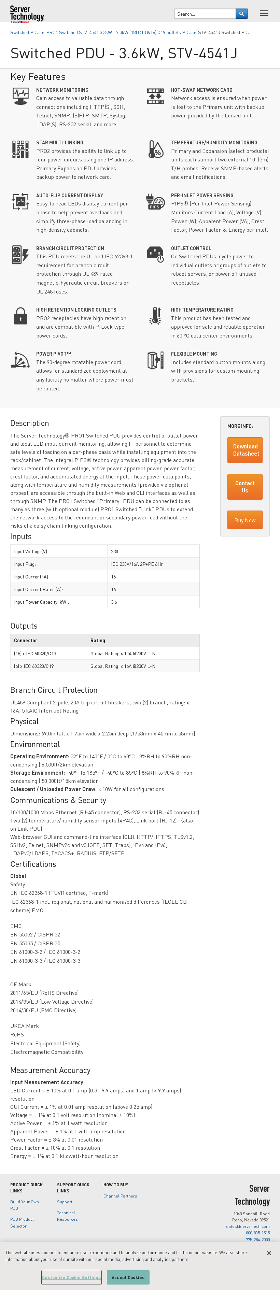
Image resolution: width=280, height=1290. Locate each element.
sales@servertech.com (248, 1226)
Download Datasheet (246, 450)
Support (64, 1201)
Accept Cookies (128, 1277)
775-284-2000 (258, 1239)
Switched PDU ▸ (28, 32)
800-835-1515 (258, 1232)
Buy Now (245, 520)
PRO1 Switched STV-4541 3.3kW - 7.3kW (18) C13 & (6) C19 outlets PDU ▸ (122, 32)
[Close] (269, 1253)
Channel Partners (120, 1196)
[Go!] (242, 14)
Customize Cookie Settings (71, 1277)
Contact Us (245, 486)
